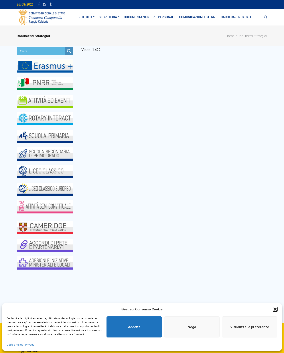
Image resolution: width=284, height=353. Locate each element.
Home (230, 36)
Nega (192, 327)
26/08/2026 (25, 4)
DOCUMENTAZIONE (137, 17)
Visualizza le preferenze (249, 327)
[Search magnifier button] (69, 51)
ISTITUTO (85, 17)
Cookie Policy (15, 344)
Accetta (134, 327)
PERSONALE (167, 17)
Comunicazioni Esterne (198, 17)
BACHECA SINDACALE (236, 17)
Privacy (29, 344)
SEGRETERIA (108, 17)
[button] (275, 309)
